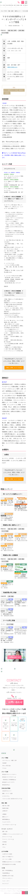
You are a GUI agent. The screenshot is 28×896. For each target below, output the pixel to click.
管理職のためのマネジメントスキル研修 (11, 861)
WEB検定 (4, 841)
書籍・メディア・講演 (7, 793)
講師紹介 (21, 90)
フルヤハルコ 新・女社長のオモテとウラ (11, 798)
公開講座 (4, 814)
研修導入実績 (5, 808)
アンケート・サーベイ (7, 839)
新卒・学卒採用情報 (7, 870)
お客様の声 (4, 810)
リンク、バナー (5, 880)
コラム (3, 847)
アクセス (4, 768)
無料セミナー (5, 816)
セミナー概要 (7, 90)
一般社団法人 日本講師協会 (8, 779)
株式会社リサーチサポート (8, 777)
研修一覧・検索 (5, 805)
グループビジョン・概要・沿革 (9, 760)
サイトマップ (5, 883)
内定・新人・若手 (12, 30)
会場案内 (7, 93)
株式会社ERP (5, 784)
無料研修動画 (5, 819)
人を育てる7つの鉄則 (7, 854)
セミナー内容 (14, 90)
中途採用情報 (5, 873)
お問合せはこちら (15, 657)
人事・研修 (21, 30)
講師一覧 (4, 844)
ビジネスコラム (5, 796)
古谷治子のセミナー (6, 790)
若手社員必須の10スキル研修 (9, 864)
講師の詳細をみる (12, 67)
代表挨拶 (4, 763)
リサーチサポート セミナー (8, 824)
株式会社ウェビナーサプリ (8, 782)
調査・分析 (4, 831)
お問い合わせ (22, 2)
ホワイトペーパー (6, 836)
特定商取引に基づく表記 (7, 875)
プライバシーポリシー (7, 878)
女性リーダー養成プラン (7, 856)
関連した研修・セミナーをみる (14, 367)
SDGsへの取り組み (6, 765)
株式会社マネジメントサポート (9, 774)
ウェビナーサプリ (6, 822)
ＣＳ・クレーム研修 (6, 859)
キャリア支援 (5, 32)
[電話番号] (18, 2)
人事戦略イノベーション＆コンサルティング (12, 834)
